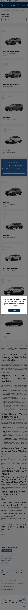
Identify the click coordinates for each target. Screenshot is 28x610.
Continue (14, 310)
